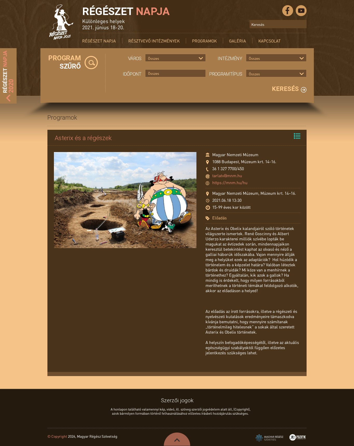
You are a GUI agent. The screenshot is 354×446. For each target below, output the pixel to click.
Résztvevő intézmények (154, 40)
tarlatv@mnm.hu (227, 175)
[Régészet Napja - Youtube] (301, 10)
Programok (204, 40)
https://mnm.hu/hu (229, 182)
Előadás (219, 217)
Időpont (132, 74)
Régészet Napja (99, 40)
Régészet (126, 11)
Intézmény (230, 58)
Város (134, 58)
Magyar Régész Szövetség (269, 438)
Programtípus (225, 74)
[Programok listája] (297, 136)
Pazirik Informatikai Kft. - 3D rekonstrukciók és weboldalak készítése (297, 437)
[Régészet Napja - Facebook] (287, 10)
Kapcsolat (269, 40)
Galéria (237, 40)
